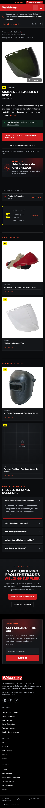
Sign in (34, 24)
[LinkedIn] (4, 694)
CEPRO (5, 740)
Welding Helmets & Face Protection (13, 38)
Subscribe (21, 649)
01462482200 (19, 2)
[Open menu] (41, 7)
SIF (3, 736)
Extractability (7, 744)
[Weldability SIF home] (9, 7)
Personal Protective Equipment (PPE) (13, 35)
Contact (5, 783)
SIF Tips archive (8, 775)
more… (13, 115)
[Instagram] (10, 694)
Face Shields (29, 38)
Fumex (4, 748)
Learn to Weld (7, 779)
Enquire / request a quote (22, 145)
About (4, 763)
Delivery (6, 798)
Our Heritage (7, 767)
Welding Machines (8, 722)
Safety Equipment (15, 32)
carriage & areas (13, 124)
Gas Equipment (8, 714)
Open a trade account (11, 24)
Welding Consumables (10, 706)
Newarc (5, 752)
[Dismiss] (41, 24)
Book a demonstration (10, 726)
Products (5, 32)
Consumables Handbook (11, 771)
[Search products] (35, 7)
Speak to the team (21, 595)
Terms (19, 798)
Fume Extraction (8, 718)
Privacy (13, 798)
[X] (16, 694)
